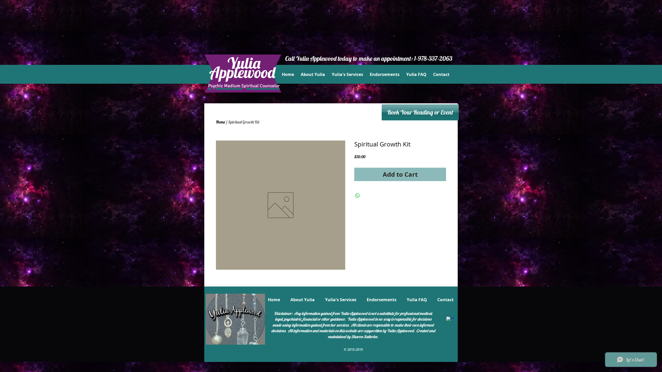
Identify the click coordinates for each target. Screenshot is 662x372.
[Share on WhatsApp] (358, 195)
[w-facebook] (450, 320)
